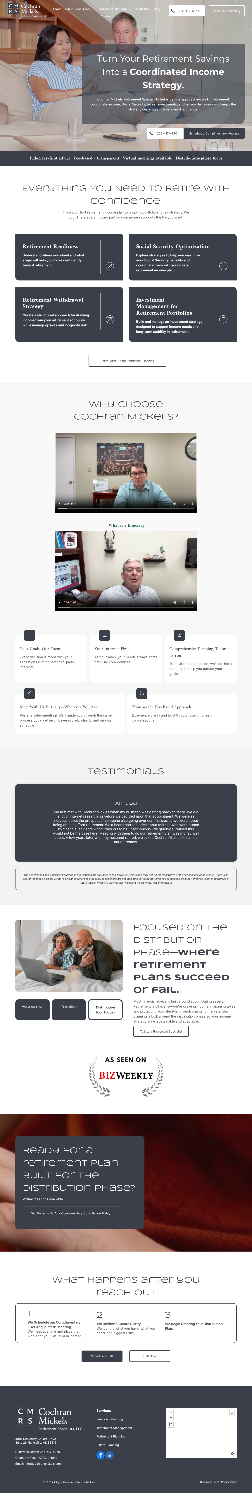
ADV (216, 1481)
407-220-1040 (47, 1458)
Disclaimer (206, 1481)
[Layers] (232, 1412)
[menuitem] (56, 9)
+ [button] (170, 1412)
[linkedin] (110, 1455)
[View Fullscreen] (170, 1425)
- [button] (170, 1417)
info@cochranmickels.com (43, 1463)
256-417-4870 (50, 1452)
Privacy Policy (229, 1481)
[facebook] (100, 1455)
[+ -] (201, 1433)
